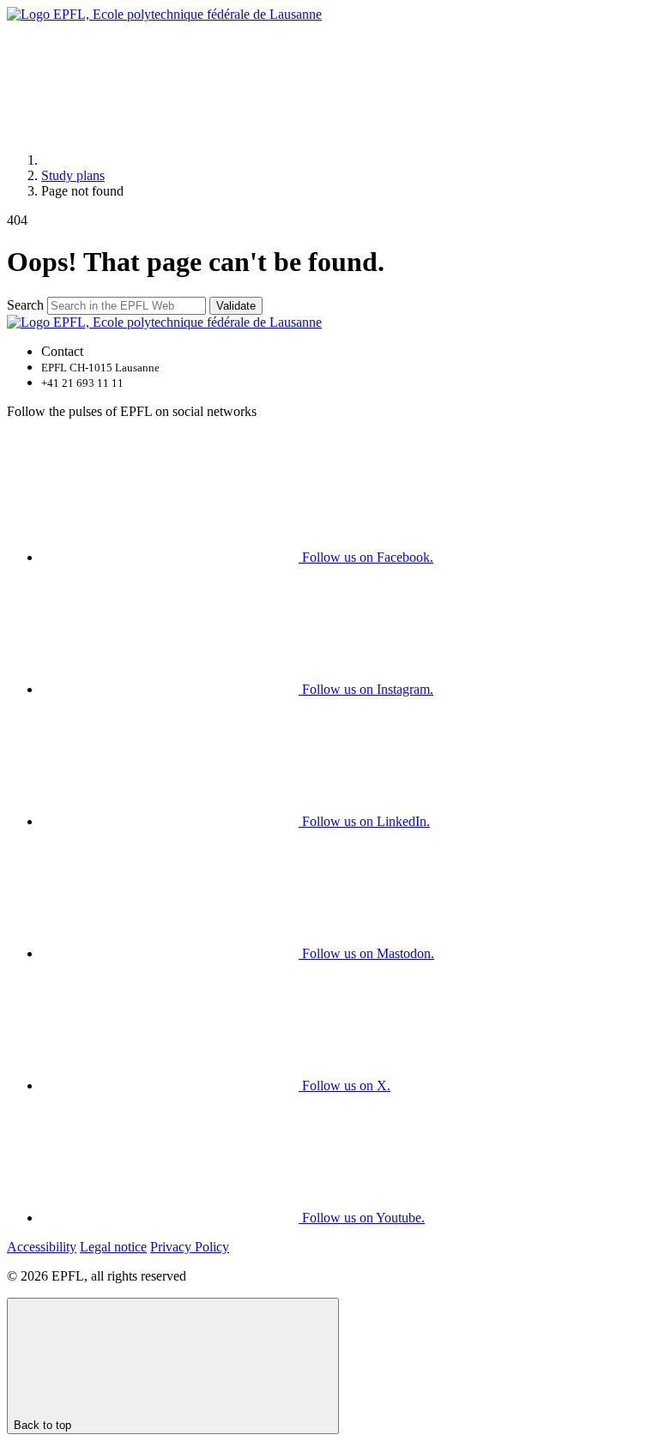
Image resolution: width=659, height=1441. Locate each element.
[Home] (170, 160)
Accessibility (41, 1246)
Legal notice (113, 1246)
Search (25, 305)
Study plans (73, 175)
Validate (236, 305)
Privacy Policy (189, 1246)
